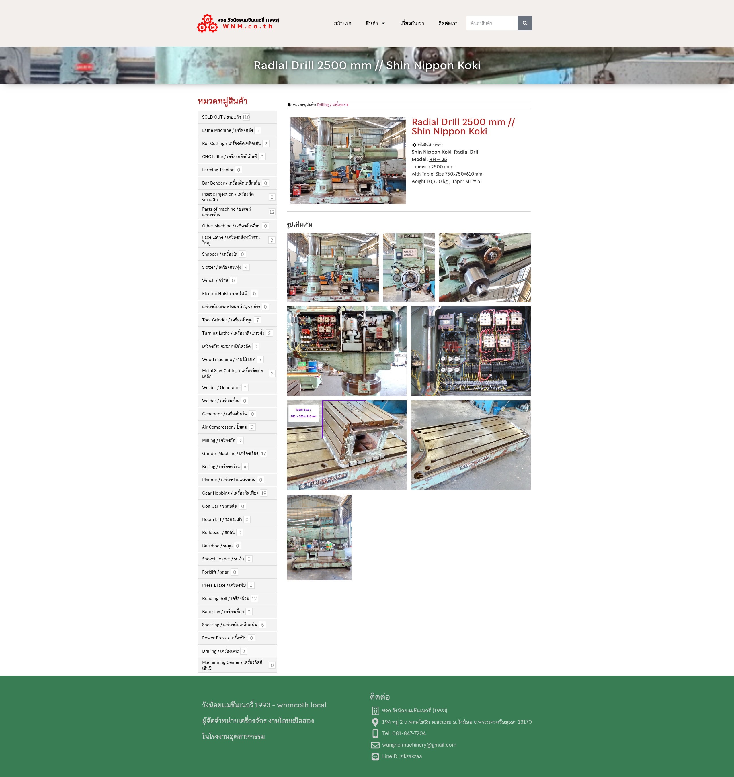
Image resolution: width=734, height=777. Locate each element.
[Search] (525, 23)
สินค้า (372, 23)
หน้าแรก (343, 23)
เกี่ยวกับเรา (412, 23)
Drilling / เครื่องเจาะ (332, 105)
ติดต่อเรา (448, 23)
